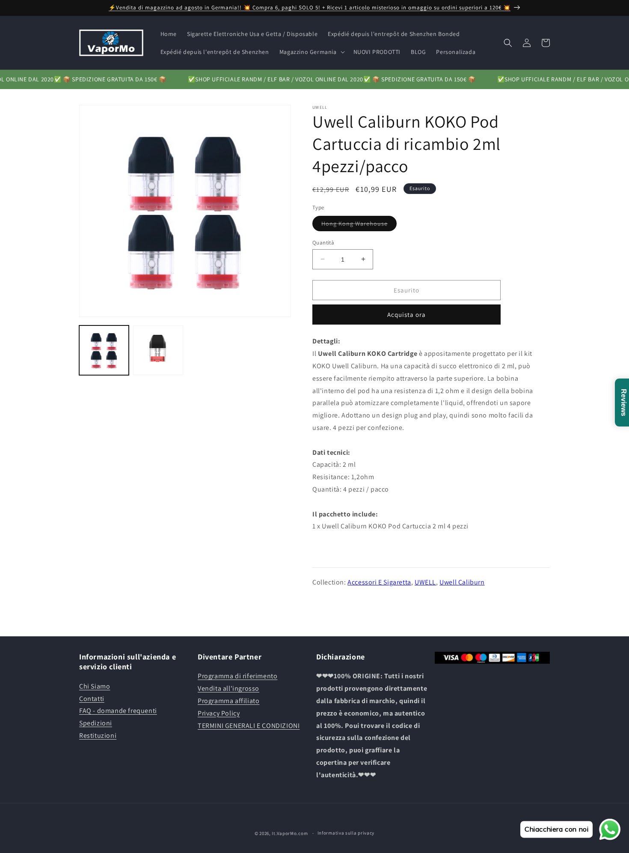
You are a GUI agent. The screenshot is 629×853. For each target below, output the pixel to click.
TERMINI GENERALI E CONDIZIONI (249, 725)
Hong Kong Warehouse (359, 225)
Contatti (91, 698)
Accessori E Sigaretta (379, 581)
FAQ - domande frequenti (118, 710)
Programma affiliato (228, 700)
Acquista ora (406, 314)
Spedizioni (95, 723)
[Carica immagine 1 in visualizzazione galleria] (104, 350)
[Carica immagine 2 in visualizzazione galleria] (158, 350)
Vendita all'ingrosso (228, 688)
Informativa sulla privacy (346, 833)
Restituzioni (97, 735)
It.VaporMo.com (290, 833)
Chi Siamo (94, 686)
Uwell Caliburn (461, 581)
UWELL (425, 581)
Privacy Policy (219, 713)
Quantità (323, 242)
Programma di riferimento (237, 675)
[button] (311, 52)
